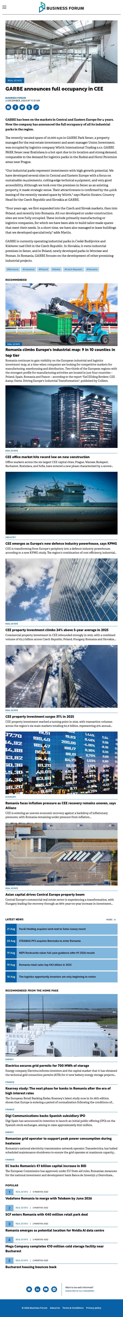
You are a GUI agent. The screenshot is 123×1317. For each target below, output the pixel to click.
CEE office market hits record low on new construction (47, 457)
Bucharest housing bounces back (31, 1267)
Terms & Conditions (73, 1308)
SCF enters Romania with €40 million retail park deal (46, 1214)
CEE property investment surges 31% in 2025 (39, 717)
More (109, 920)
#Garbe (56, 269)
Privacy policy (93, 1308)
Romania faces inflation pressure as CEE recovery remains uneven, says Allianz (60, 806)
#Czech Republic (73, 269)
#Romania (12, 269)
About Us (55, 1308)
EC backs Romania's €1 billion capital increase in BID (45, 1166)
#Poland (43, 269)
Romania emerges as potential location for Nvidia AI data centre (54, 1230)
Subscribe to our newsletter (79, 1291)
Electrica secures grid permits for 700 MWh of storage (47, 1066)
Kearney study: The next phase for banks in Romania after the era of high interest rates (58, 1091)
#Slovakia (92, 269)
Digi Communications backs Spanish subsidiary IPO (45, 1116)
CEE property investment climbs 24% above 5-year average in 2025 (56, 630)
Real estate (15, 81)
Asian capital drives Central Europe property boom (45, 894)
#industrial (28, 269)
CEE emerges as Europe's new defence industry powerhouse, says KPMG (61, 543)
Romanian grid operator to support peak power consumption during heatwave (58, 1141)
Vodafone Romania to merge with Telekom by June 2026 (48, 1198)
